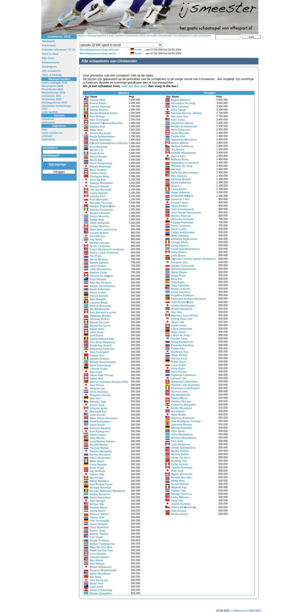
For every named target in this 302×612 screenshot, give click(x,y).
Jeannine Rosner (181, 424)
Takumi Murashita (101, 451)
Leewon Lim (178, 378)
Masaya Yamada (99, 242)
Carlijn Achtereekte (183, 232)
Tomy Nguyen (98, 464)
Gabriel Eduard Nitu (102, 338)
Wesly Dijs (96, 159)
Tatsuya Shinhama (101, 183)
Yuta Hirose (97, 385)
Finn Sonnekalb (99, 520)
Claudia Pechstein (182, 222)
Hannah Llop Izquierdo (185, 384)
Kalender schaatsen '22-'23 (58, 49)
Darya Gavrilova (181, 292)
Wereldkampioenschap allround (99, 49)
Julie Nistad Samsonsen (186, 212)
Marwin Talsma (99, 533)
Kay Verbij (96, 239)
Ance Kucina (179, 371)
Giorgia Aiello (179, 242)
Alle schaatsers (51, 70)
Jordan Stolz (97, 99)
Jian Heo (176, 312)
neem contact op (52, 132)
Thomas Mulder (99, 447)
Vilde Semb (178, 431)
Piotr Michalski (99, 199)
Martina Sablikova (182, 146)
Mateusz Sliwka (99, 514)
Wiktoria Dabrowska (183, 269)
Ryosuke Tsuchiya (101, 202)
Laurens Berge (99, 302)
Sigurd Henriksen (100, 139)
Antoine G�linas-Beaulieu (106, 123)
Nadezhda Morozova (184, 139)
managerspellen (96, 35)
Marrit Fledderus (181, 182)
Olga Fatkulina (180, 285)
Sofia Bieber (178, 252)
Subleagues (49, 66)
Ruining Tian (179, 460)
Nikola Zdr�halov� (183, 507)
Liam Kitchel (97, 414)
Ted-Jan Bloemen (100, 189)
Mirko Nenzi (97, 461)
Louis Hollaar (98, 265)
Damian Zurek (98, 272)
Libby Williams (180, 497)
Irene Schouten (180, 129)
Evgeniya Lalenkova (183, 375)
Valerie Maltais (180, 142)
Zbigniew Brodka (100, 315)
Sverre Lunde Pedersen (104, 252)
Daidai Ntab (97, 219)
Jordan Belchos (99, 226)
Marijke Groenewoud (184, 126)
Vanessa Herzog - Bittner (186, 113)
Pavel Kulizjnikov (100, 421)
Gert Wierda (97, 563)
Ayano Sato (178, 156)
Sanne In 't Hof (180, 199)
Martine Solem (180, 454)
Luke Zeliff (96, 586)
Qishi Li (176, 185)
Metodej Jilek (98, 401)
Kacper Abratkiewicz (102, 286)
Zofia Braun (178, 255)
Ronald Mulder (99, 444)
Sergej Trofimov (99, 540)
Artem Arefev (98, 292)
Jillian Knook (179, 355)
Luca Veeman (98, 553)
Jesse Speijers (98, 524)
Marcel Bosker (98, 156)
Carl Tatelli (96, 537)
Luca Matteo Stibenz (102, 441)
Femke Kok (178, 136)
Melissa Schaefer (181, 427)
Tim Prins (95, 256)
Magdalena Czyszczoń (185, 162)
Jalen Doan (97, 332)
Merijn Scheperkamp (102, 136)
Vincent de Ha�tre (101, 275)
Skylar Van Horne (181, 474)
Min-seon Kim (179, 116)
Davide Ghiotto (99, 109)
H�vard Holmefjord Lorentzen (109, 143)
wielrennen (48, 122)
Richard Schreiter (100, 487)
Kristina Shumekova (183, 437)
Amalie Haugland (181, 308)
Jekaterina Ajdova (182, 123)
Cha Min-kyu (97, 236)
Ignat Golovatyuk (100, 365)
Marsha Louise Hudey (184, 315)
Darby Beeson (180, 245)
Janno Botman (99, 259)
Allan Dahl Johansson (103, 229)
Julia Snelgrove (180, 444)
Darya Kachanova (182, 341)
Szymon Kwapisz (100, 428)
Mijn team (48, 58)
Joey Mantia (97, 438)
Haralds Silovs (98, 507)
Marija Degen (179, 272)
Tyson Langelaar (100, 246)
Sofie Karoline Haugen (185, 172)
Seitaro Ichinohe (100, 213)
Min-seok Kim (98, 411)
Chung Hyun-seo (181, 318)
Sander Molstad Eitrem (104, 113)
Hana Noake (178, 414)
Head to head (50, 53)
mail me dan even (134, 86)
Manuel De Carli (99, 322)
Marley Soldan (180, 451)
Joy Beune (177, 149)
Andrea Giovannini (101, 209)
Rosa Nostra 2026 (52, 89)
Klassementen (51, 62)
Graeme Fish (97, 196)
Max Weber (96, 560)
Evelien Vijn (178, 490)
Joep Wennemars (100, 269)
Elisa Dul (176, 278)
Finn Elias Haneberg (102, 342)
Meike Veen (178, 480)
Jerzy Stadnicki (99, 527)
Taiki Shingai (97, 500)
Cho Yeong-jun (99, 580)
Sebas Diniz (97, 328)
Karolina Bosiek (181, 179)
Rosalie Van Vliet (181, 477)
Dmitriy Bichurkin (100, 305)
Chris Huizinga (99, 391)
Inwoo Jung (97, 405)
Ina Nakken (178, 411)
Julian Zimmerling (101, 590)
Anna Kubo (178, 368)
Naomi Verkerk (180, 484)
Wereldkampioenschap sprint (98, 53)
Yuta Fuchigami (99, 352)
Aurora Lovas (179, 391)
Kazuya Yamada (99, 186)
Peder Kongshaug (101, 163)
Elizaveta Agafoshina (184, 239)
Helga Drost (178, 275)
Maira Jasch (178, 332)
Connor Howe (98, 173)
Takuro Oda (97, 474)
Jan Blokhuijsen (100, 309)
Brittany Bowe (180, 159)
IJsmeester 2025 (51, 95)
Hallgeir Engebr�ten (102, 206)
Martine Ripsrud (181, 215)
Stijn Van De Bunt (100, 282)
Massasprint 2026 (52, 86)
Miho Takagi (178, 109)
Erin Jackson (179, 175)
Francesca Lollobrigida (185, 388)
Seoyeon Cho (179, 262)
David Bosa (97, 153)
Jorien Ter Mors (180, 457)
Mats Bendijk (98, 299)
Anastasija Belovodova (185, 248)
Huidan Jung (179, 338)
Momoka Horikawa (183, 219)
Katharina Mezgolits (183, 404)
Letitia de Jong (180, 335)
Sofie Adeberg (180, 235)
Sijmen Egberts (99, 262)
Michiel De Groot (100, 325)
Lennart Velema (99, 557)
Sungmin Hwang (100, 395)
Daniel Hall (96, 378)
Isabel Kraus (178, 361)
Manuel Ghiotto (99, 358)
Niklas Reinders (99, 481)
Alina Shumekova (182, 434)
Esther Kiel (178, 348)
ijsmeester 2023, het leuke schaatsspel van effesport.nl (158, 35)
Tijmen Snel (97, 517)
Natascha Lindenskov (184, 381)
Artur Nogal (97, 467)
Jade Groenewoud (182, 209)
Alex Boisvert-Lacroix (103, 312)
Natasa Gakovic (180, 288)
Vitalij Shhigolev (100, 222)
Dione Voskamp (180, 225)
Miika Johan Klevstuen (104, 418)
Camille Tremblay (181, 467)
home (81, 35)
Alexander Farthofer (102, 348)
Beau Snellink (98, 169)
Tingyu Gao (97, 355)
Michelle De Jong (181, 166)
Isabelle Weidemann (183, 152)
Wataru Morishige (100, 166)
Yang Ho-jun (97, 388)
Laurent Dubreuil (100, 106)
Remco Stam (97, 530)
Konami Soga (179, 202)
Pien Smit (177, 441)
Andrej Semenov (100, 494)
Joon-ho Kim (98, 179)
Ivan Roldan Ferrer (101, 484)
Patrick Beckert (99, 295)
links (44, 129)
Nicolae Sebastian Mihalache (107, 490)
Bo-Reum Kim (180, 351)
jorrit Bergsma (98, 146)
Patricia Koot (179, 358)
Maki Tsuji (177, 470)
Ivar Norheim (97, 471)
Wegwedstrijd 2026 (53, 92)
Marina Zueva (179, 514)
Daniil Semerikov (100, 497)
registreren (48, 139)
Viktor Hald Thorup (101, 375)
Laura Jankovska (181, 328)
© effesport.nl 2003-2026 (246, 610)
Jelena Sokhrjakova (183, 447)
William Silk (97, 504)
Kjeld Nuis (96, 129)
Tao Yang (95, 576)
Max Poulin (96, 477)
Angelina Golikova (182, 295)
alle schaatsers (202, 35)
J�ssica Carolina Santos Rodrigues (193, 258)
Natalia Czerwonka (182, 265)
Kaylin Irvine (178, 325)
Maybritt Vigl (179, 487)
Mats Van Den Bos (101, 547)
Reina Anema (179, 205)
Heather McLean (181, 401)
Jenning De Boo (100, 319)
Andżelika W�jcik (182, 195)
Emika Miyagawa (181, 408)
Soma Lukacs (98, 434)
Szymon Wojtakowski (103, 570)
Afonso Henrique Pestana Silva (109, 381)
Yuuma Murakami (100, 133)
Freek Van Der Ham (101, 550)
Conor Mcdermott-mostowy (107, 249)
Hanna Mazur (179, 398)
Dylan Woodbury (100, 573)
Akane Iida (177, 322)
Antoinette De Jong (183, 103)
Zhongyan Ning (99, 176)
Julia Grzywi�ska (182, 302)
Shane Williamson (101, 566)
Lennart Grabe (99, 368)
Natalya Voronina (181, 494)
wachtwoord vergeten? (57, 179)
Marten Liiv (96, 150)
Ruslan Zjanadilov (101, 593)
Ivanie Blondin (180, 133)
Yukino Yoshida (180, 503)
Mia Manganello (180, 394)
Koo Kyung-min (99, 431)
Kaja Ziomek (178, 510)
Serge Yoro (96, 583)
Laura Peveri (178, 189)
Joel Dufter (96, 335)
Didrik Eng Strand (101, 345)
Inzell (138, 49)
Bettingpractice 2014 (54, 102)
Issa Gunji (96, 371)
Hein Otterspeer (99, 119)
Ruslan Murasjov (100, 454)
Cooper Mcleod (99, 232)
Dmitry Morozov (99, 216)
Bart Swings (97, 116)
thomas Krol (97, 126)
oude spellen (50, 111)
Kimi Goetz (178, 119)
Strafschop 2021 (52, 99)
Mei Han (176, 169)
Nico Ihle (95, 398)
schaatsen (48, 119)
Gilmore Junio (98, 408)
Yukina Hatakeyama (183, 305)
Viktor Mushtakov (100, 457)
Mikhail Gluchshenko (103, 362)
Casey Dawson (99, 192)
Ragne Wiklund (180, 99)
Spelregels (48, 41)
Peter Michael (98, 279)
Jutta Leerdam (180, 106)
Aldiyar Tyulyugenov (102, 543)
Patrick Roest (98, 103)
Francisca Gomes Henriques (188, 298)
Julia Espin (178, 282)
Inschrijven (49, 45)
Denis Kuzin (97, 424)
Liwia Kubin (178, 365)
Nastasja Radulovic (183, 417)
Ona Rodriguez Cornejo (186, 421)
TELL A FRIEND (52, 75)
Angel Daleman (180, 192)
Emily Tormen (179, 464)
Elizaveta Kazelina (182, 345)
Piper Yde (177, 500)
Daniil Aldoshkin (100, 289)
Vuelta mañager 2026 (54, 82)
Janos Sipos (97, 510)
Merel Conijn (179, 229)
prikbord (47, 136)
